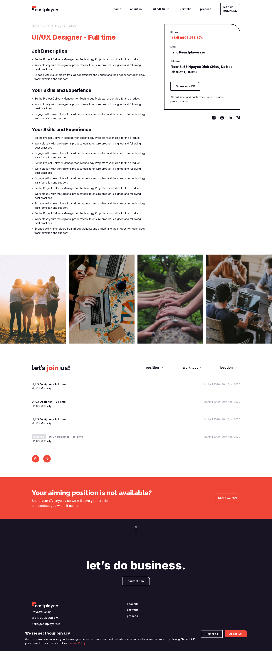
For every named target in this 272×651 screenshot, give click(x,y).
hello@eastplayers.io (187, 52)
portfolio (185, 9)
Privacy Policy (41, 611)
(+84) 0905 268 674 (186, 38)
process (205, 9)
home (117, 9)
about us (136, 9)
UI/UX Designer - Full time (49, 384)
